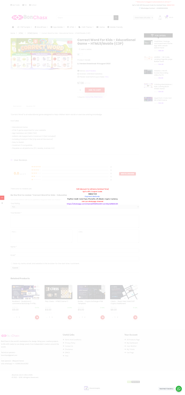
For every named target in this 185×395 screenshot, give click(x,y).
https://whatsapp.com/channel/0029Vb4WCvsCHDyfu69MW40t (92, 204)
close (119, 186)
